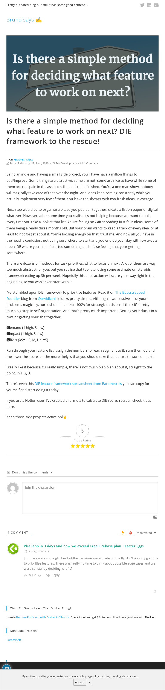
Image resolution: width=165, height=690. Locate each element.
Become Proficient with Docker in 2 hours (42, 617)
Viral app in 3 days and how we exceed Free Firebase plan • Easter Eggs (84, 546)
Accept (80, 682)
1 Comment (91, 163)
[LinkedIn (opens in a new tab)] (149, 5)
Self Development (66, 163)
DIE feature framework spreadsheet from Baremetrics (78, 383)
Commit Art (13, 640)
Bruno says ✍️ (24, 19)
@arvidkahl (47, 298)
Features (19, 159)
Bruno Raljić (17, 163)
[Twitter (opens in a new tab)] (142, 5)
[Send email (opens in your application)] (156, 5)
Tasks (29, 159)
